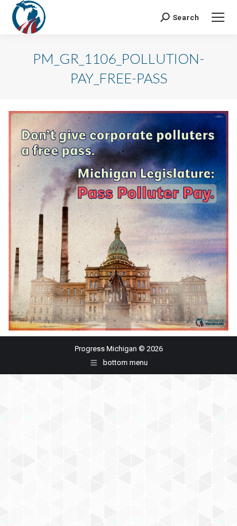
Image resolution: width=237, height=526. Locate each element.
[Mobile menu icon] (218, 17)
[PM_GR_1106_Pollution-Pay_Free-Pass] (118, 221)
